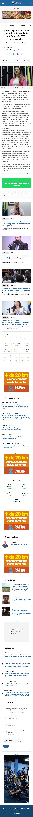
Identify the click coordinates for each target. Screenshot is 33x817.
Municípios (10, 580)
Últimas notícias (12, 398)
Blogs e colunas (12, 537)
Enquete (9, 702)
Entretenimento (22, 25)
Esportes (12, 25)
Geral (5, 25)
